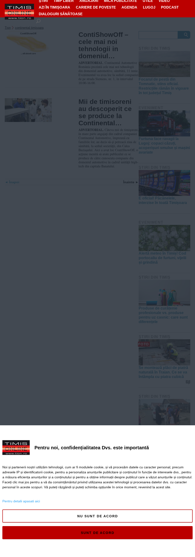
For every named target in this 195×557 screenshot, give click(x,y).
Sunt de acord (97, 533)
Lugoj (149, 7)
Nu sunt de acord (97, 516)
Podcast (170, 7)
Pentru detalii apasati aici (21, 501)
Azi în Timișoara (54, 7)
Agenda (129, 7)
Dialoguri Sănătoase (61, 14)
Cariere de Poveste (96, 7)
